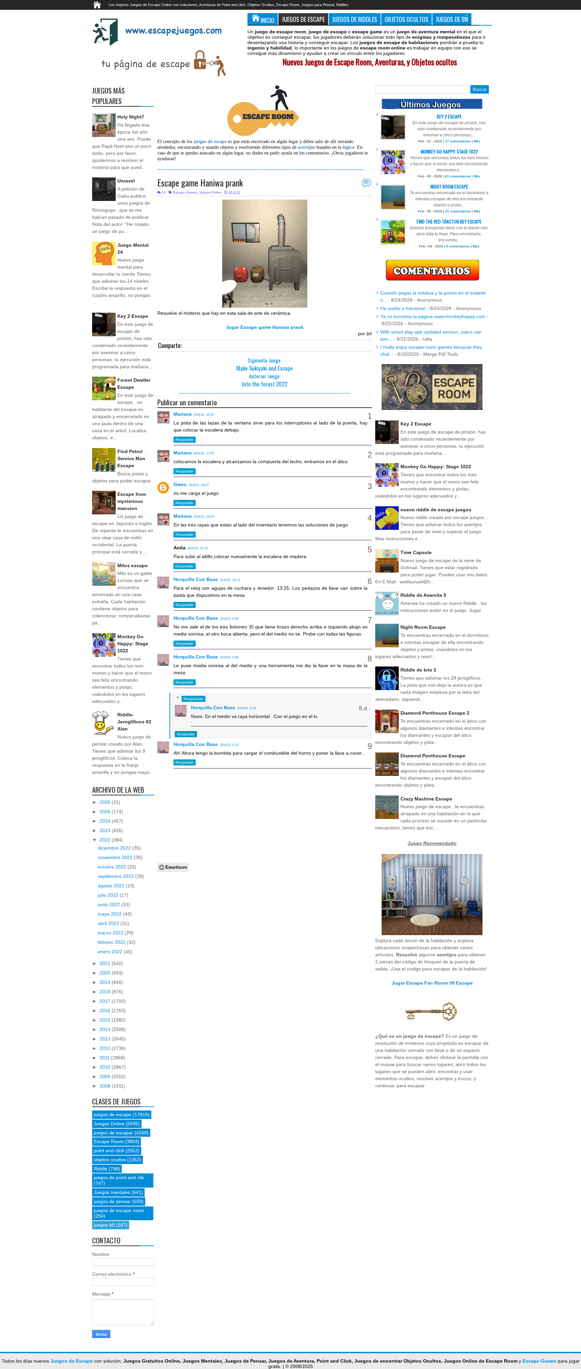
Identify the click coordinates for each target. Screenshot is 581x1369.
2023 (106, 830)
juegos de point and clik (119, 1177)
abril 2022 (109, 923)
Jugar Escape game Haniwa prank (265, 327)
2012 (106, 1048)
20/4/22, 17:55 (204, 453)
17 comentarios (458, 141)
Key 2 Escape (132, 316)
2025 (106, 811)
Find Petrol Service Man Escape (131, 458)
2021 (106, 963)
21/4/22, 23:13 (230, 580)
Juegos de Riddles (354, 19)
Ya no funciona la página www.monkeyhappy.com (432, 316)
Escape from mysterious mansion (131, 501)
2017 (106, 1001)
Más (477, 141)
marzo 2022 (111, 932)
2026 (106, 802)
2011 (105, 1057)
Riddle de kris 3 (418, 670)
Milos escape (132, 565)
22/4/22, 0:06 (229, 657)
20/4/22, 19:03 (204, 516)
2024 (106, 821)
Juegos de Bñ (452, 19)
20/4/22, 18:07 (199, 485)
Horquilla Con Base (195, 579)
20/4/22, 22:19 (198, 548)
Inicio (267, 20)
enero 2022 (111, 951)
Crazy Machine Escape (426, 798)
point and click (109, 1150)
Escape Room (109, 1141)
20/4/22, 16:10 (204, 414)
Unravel (126, 180)
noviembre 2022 (116, 857)
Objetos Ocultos (406, 19)
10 (366, 182)
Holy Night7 (130, 116)
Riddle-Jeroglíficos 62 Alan (134, 721)
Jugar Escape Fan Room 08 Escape (432, 983)
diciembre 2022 (115, 848)
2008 (106, 1086)
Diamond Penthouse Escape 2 (434, 713)
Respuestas (193, 699)
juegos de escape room (119, 1210)
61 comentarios (458, 176)
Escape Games (185, 192)
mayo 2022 (110, 914)
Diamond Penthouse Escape (432, 755)
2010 (106, 1067)
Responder (185, 440)
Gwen (180, 484)
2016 (106, 1010)
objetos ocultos (110, 1159)
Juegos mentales (112, 1192)
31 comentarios (458, 211)
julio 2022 (109, 895)
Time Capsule (416, 552)
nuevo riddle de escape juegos (435, 509)
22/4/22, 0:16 (246, 708)
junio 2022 (109, 904)
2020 (106, 973)
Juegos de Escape (303, 19)
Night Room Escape (449, 186)
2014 (106, 1029)
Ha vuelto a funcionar (403, 308)
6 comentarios (458, 246)
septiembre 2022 (116, 876)
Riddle (100, 1168)
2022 (106, 840)
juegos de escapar (113, 1132)
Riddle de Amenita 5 (423, 595)
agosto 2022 (112, 885)
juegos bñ (104, 1225)
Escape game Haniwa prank (200, 182)
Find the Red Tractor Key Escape (449, 221)
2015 (106, 1020)
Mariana (182, 414)
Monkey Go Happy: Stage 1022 (132, 643)
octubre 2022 (112, 866)
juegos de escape (112, 1114)
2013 (106, 1038)
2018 (106, 991)
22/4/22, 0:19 (229, 745)
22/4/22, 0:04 (229, 618)
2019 (106, 982)
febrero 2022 (112, 942)
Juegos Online (210, 192)
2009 (106, 1076)
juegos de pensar (112, 1201)
